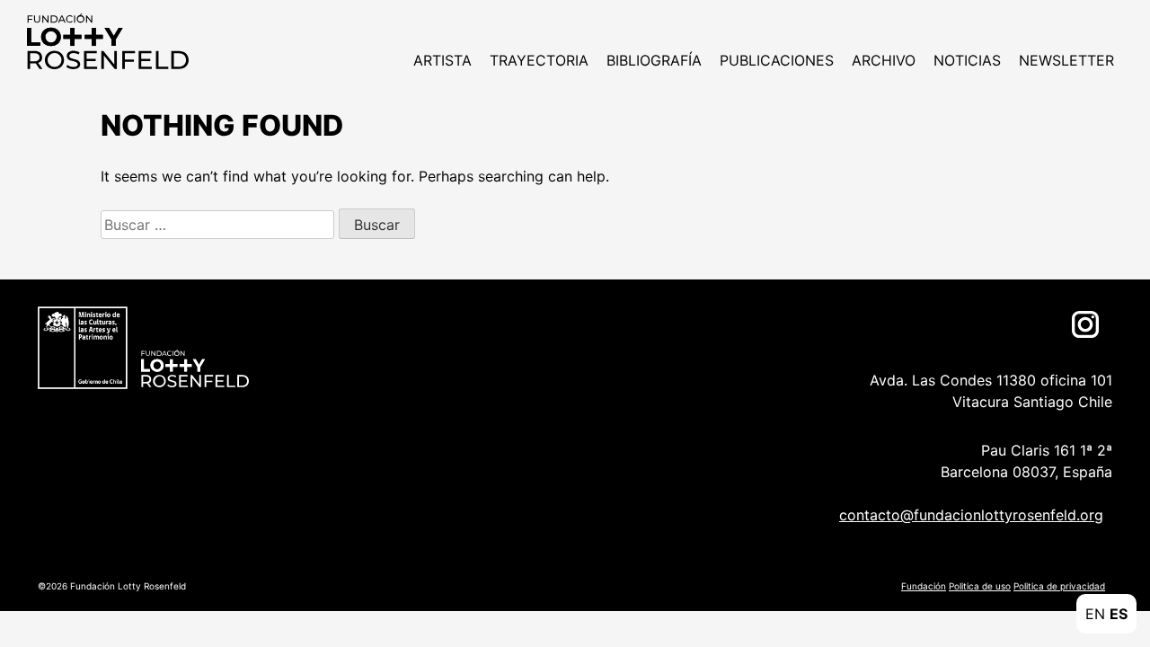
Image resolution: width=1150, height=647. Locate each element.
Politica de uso (980, 586)
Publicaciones (777, 60)
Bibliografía (654, 60)
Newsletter (1066, 60)
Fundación (923, 586)
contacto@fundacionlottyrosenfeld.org (971, 515)
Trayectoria (539, 60)
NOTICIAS (967, 60)
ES (1119, 614)
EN (1095, 614)
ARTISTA (442, 60)
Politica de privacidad (1059, 586)
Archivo (884, 60)
